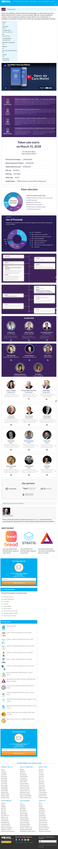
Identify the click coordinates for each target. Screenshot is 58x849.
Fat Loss (41, 773)
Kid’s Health (4, 778)
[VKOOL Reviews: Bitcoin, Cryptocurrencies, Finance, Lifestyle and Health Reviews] (6, 1)
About (17, 842)
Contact (31, 842)
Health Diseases (24, 776)
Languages (22, 806)
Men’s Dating (23, 810)
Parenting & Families (25, 824)
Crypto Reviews (16, 1)
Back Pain (3, 808)
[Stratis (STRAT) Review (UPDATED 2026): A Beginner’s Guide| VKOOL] (29, 539)
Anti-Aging (41, 774)
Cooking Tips (42, 810)
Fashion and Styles (43, 797)
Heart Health (4, 783)
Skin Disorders (23, 774)
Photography (42, 813)
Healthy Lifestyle (24, 815)
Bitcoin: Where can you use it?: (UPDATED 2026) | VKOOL (21, 719)
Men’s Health (4, 785)
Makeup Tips (42, 787)
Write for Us (26, 842)
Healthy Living (4, 819)
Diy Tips (41, 805)
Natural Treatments (5, 826)
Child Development (24, 819)
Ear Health (3, 773)
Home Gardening (43, 822)
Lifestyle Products (43, 820)
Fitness (3, 769)
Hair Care (41, 771)
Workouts (41, 769)
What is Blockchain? (11, 626)
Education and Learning (44, 831)
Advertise (21, 842)
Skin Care (41, 780)
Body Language (23, 813)
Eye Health (3, 774)
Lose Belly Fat (23, 778)
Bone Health (4, 780)
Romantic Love (23, 812)
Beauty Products (43, 795)
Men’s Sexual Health (25, 794)
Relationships (45, 1)
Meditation (3, 806)
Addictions (22, 771)
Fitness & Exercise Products (7, 831)
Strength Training (5, 797)
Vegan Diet (3, 812)
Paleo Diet (41, 783)
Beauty (26, 1)
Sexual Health (23, 781)
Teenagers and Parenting (26, 827)
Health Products (24, 780)
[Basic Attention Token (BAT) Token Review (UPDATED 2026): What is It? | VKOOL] (46, 539)
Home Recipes (42, 817)
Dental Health (4, 787)
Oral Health (4, 776)
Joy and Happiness (24, 820)
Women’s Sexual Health (25, 795)
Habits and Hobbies (24, 822)
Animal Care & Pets (43, 829)
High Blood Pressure (25, 792)
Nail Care (3, 803)
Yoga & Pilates (42, 790)
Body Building (4, 788)
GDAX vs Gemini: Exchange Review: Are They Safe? (19, 632)
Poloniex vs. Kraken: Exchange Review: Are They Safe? (20, 652)
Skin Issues (22, 773)
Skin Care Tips (4, 817)
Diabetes (22, 769)
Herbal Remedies (5, 822)
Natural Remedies (5, 824)
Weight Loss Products (6, 829)
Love (21, 803)
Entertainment (42, 815)
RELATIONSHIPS (25, 800)
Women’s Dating (24, 817)
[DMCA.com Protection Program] (6, 841)
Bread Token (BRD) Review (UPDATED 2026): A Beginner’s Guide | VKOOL (11, 551)
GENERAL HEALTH (6, 767)
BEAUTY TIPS (43, 767)
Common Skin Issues (25, 790)
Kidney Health (4, 790)
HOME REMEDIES (6, 800)
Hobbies (41, 806)
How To (40, 1)
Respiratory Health (24, 787)
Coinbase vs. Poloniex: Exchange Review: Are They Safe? (20, 665)
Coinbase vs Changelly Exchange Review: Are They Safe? (20, 646)
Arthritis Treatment (24, 785)
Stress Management (25, 826)
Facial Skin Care (5, 815)
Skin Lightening (4, 820)
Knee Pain (3, 810)
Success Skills (42, 819)
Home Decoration (43, 824)
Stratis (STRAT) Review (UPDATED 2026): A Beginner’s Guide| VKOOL (28, 551)
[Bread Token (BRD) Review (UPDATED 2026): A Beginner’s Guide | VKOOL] (11, 539)
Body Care (41, 776)
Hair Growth (42, 785)
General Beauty (42, 794)
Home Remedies (33, 1)
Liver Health (4, 781)
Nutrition (3, 805)
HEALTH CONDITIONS (26, 767)
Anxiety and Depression (25, 797)
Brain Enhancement (24, 788)
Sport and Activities (43, 826)
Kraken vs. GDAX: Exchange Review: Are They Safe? (19, 659)
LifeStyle (52, 1)
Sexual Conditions (24, 783)
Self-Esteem (23, 808)
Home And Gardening (44, 827)
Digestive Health (5, 795)
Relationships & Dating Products (27, 831)
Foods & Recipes (43, 792)
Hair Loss (41, 778)
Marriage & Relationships (26, 829)
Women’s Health (5, 794)
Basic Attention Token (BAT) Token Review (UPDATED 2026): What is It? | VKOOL (46, 551)
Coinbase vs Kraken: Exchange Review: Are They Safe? (20, 639)
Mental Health (4, 792)
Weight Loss (42, 788)
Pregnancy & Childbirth (6, 827)
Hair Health (3, 813)
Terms (43, 845)
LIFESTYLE (42, 800)
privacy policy (48, 845)
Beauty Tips (41, 781)
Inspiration (22, 805)
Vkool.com (36, 519)
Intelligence (41, 808)
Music (40, 803)
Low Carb (3, 771)
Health (22, 1)
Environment (42, 812)
